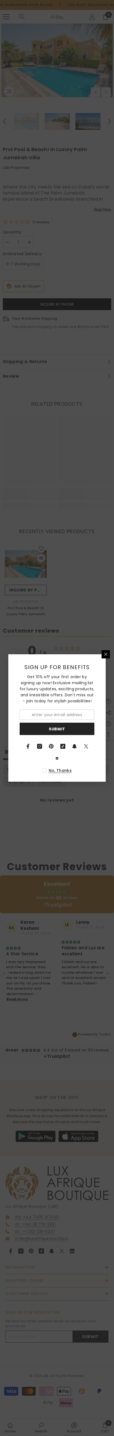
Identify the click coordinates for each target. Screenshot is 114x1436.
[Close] (106, 654)
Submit (57, 729)
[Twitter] (86, 746)
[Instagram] (39, 746)
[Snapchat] (74, 746)
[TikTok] (63, 746)
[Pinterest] (51, 746)
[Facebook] (28, 746)
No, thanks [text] (60, 770)
